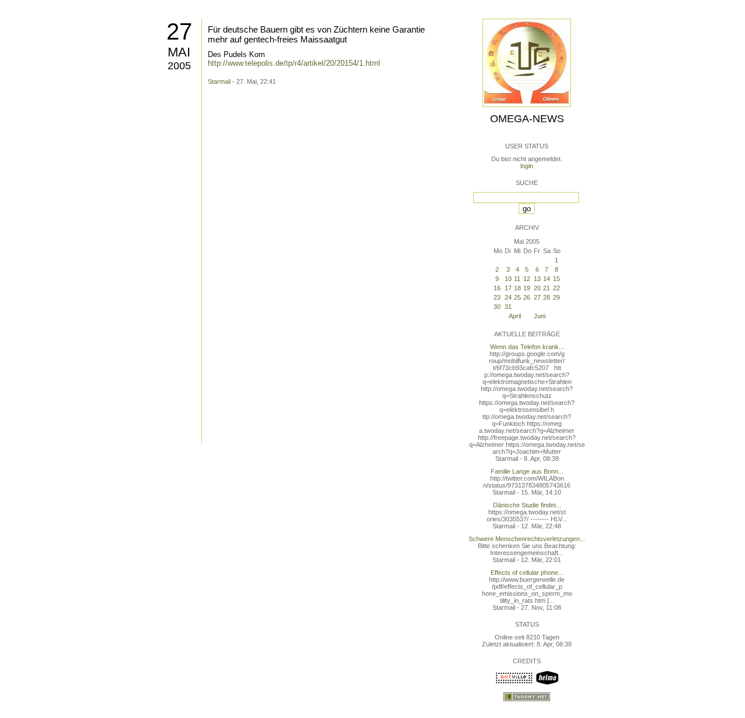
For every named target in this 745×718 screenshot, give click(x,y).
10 (508, 278)
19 (526, 288)
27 (179, 31)
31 (508, 306)
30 (497, 306)
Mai (179, 52)
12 (526, 278)
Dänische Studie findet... (527, 505)
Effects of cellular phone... (527, 572)
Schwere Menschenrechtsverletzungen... (527, 538)
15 (556, 278)
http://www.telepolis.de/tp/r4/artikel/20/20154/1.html (294, 63)
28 (546, 297)
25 (517, 297)
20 (537, 288)
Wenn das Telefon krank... (527, 346)
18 (517, 288)
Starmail (219, 81)
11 (517, 278)
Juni (539, 315)
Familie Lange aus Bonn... (527, 471)
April (515, 315)
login (526, 165)
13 (537, 278)
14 (546, 278)
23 (497, 297)
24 (508, 297)
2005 (179, 66)
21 (546, 288)
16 (497, 288)
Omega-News (527, 119)
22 (556, 288)
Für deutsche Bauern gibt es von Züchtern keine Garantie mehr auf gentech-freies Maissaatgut (316, 34)
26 (526, 297)
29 (556, 297)
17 (508, 288)
